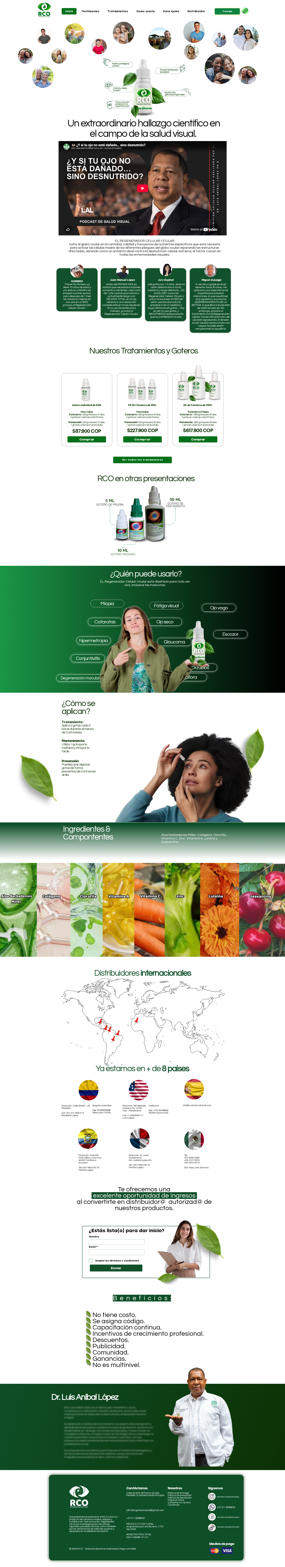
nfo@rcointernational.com (197, 1105)
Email (92, 1247)
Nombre (94, 1236)
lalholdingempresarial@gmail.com (145, 1510)
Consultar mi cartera (179, 1502)
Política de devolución (180, 1498)
